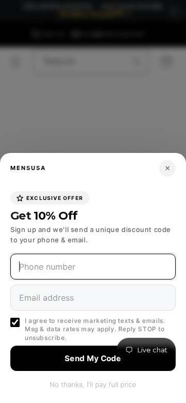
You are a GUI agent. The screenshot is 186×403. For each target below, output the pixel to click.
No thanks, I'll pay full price (93, 384)
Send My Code (93, 358)
